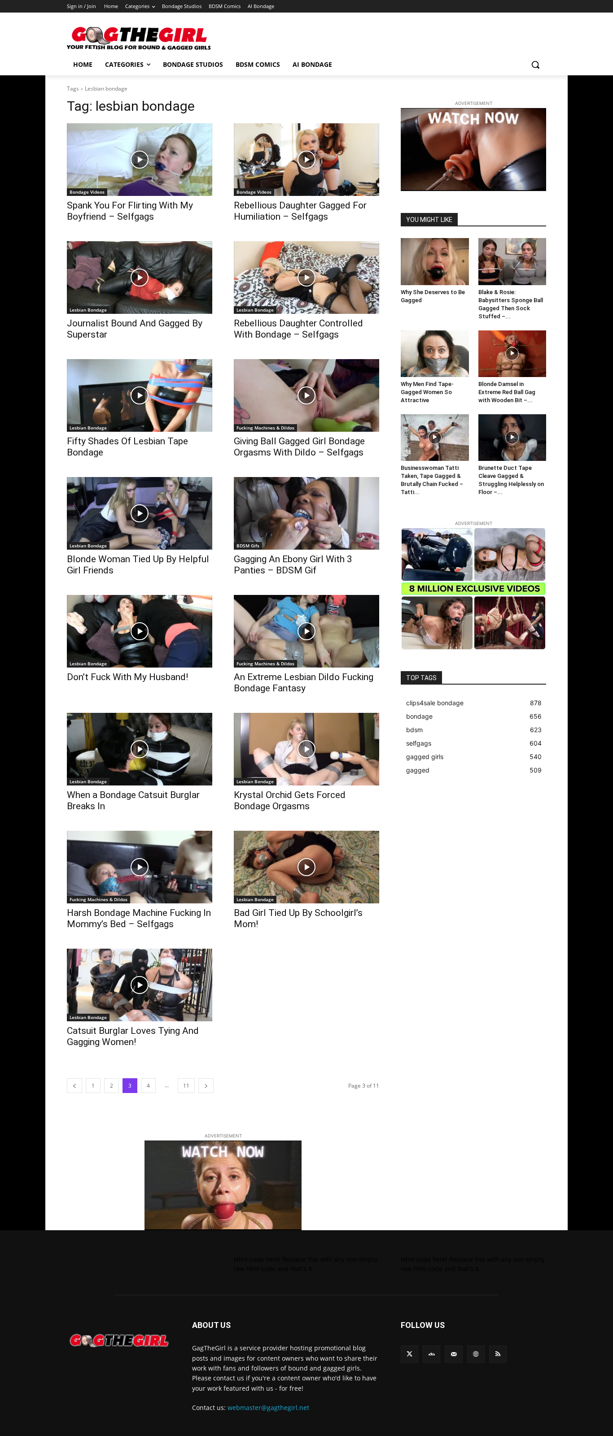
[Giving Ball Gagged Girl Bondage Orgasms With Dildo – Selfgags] (306, 395)
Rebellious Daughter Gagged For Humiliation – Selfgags (300, 211)
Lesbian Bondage (88, 310)
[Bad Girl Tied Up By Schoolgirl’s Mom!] (306, 867)
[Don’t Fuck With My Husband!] (139, 631)
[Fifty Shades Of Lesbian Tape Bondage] (139, 395)
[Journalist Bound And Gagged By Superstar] (139, 277)
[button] (535, 64)
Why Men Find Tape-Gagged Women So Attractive (427, 392)
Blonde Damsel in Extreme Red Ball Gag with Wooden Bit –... (506, 392)
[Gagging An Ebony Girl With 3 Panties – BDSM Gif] (306, 513)
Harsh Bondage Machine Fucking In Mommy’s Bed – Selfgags (139, 918)
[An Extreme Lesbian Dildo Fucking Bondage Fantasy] (306, 631)
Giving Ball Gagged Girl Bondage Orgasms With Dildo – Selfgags (299, 447)
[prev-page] (74, 1085)
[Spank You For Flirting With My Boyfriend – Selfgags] (139, 159)
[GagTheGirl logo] (119, 1340)
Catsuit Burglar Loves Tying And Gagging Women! (133, 1036)
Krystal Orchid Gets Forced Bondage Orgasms (290, 800)
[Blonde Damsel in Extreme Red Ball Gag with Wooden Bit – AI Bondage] (512, 353)
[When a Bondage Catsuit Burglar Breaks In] (139, 749)
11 (186, 1085)
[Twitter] (409, 1354)
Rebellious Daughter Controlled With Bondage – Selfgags (298, 329)
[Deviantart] (431, 1354)
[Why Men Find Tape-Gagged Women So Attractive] (435, 353)
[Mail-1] (453, 1354)
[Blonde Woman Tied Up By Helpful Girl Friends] (139, 513)
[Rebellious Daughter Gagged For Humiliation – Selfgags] (306, 159)
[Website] (476, 1354)
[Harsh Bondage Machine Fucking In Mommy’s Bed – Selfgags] (139, 867)
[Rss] (498, 1354)
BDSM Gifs (247, 545)
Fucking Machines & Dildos (265, 428)
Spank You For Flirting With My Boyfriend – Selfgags (130, 211)
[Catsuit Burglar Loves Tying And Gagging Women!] (139, 985)
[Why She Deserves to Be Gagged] (435, 261)
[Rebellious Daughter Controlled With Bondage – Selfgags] (306, 277)
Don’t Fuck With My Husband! (127, 677)
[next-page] (206, 1085)
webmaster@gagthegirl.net (268, 1407)
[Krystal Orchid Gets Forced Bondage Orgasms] (306, 749)
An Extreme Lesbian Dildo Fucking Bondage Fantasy (303, 683)
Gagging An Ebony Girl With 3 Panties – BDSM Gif (293, 565)
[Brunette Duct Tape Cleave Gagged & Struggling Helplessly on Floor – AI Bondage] (512, 437)
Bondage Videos (87, 192)
